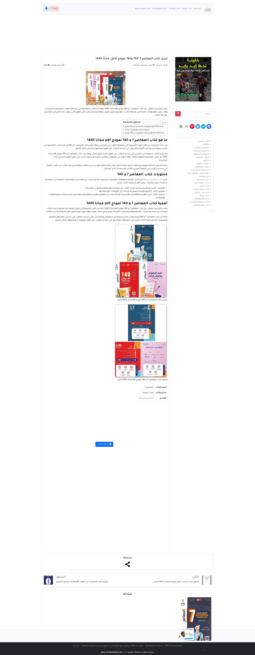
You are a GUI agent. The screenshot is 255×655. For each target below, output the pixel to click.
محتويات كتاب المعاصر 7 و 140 (137, 130)
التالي (195, 577)
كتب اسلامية (174, 9)
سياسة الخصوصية (154, 646)
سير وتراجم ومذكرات (199, 170)
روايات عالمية (203, 164)
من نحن (76, 646)
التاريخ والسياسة (201, 151)
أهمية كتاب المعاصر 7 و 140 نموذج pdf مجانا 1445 (145, 133)
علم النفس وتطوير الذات (198, 173)
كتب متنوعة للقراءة (200, 202)
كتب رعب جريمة (202, 192)
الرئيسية (197, 9)
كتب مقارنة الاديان (201, 205)
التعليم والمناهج (146, 398)
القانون (206, 161)
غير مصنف (204, 176)
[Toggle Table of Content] (162, 122)
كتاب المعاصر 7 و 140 (153, 180)
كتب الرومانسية (159, 9)
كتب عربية (187, 9)
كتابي (125, 652)
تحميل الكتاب (103, 444)
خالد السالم (161, 65)
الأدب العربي (203, 141)
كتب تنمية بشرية (142, 9)
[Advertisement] (127, 36)
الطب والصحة (202, 157)
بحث (55, 9)
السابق (61, 577)
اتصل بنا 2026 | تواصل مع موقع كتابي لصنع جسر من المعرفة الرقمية (112, 646)
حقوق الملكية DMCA (174, 646)
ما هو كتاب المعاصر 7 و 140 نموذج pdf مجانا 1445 (144, 126)
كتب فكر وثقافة (202, 199)
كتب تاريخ (204, 186)
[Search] (178, 113)
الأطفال (205, 145)
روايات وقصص (202, 167)
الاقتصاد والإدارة (202, 148)
